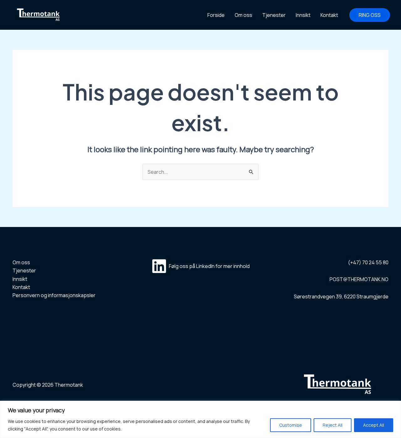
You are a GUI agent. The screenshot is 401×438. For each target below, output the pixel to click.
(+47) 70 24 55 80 (368, 262)
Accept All (373, 425)
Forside (216, 15)
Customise (290, 425)
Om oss (243, 15)
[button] (369, 15)
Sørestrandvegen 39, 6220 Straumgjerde (341, 296)
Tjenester (274, 15)
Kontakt (329, 15)
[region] (200, 419)
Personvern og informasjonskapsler (54, 295)
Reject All (332, 425)
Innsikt (303, 15)
